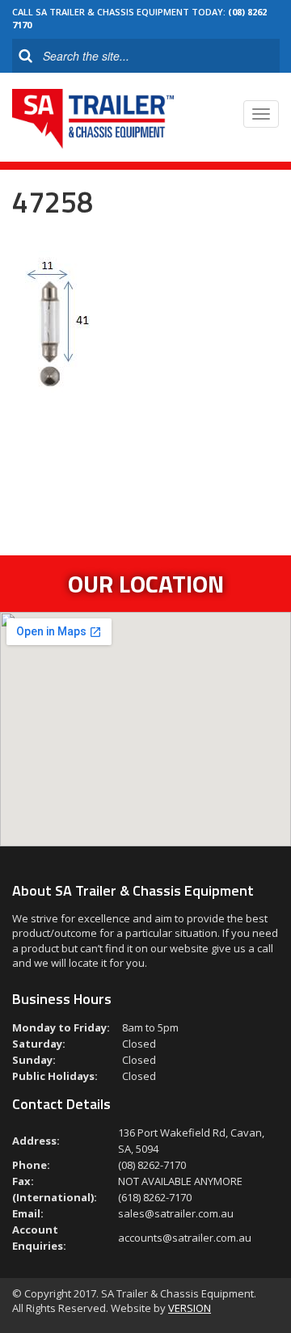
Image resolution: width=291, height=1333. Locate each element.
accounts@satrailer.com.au (184, 1237)
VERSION (189, 1308)
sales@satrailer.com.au (176, 1213)
